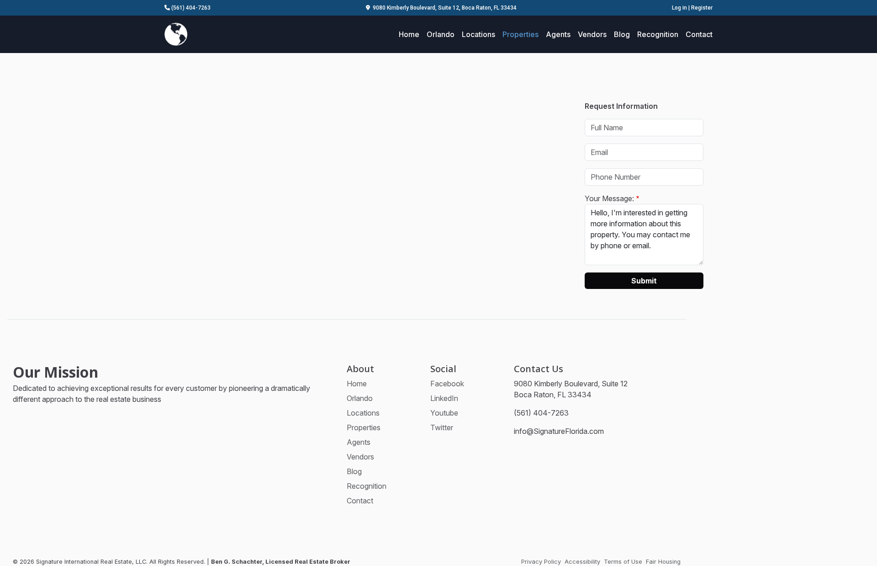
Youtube (444, 412)
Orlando (440, 34)
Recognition (657, 34)
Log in (679, 8)
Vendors (592, 34)
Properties (520, 34)
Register (702, 8)
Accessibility (582, 561)
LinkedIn (444, 398)
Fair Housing (663, 561)
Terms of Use (623, 561)
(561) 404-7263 (190, 8)
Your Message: (609, 198)
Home (409, 34)
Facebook (447, 383)
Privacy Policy (541, 561)
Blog (622, 34)
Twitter (441, 427)
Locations (478, 34)
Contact (699, 34)
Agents (558, 34)
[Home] (175, 33)
